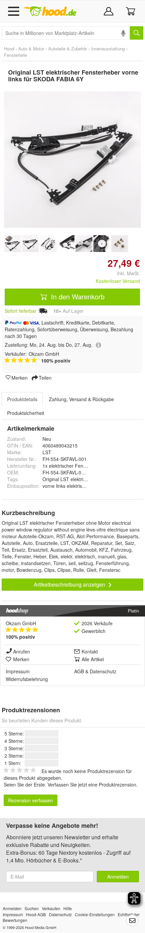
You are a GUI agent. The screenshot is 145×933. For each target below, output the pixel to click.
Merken (19, 377)
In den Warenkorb (77, 296)
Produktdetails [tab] (22, 399)
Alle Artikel (93, 659)
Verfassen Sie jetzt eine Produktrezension (92, 784)
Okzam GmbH (21, 623)
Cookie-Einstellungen (95, 914)
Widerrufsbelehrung (27, 679)
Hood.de (50, 11)
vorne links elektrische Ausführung (79, 485)
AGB (79, 671)
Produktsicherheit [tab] (25, 413)
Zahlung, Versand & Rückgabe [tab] (81, 399)
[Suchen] (136, 33)
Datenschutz (103, 671)
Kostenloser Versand (118, 281)
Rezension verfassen (30, 800)
